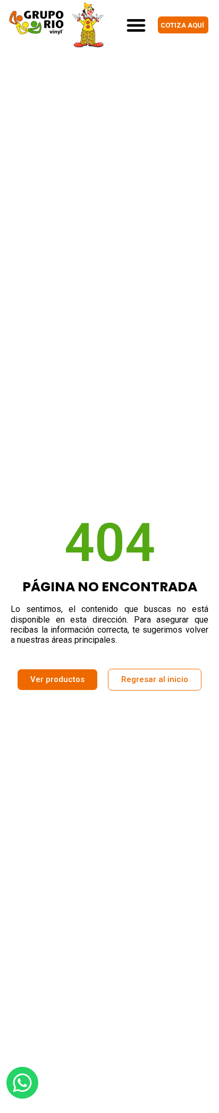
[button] (136, 25)
